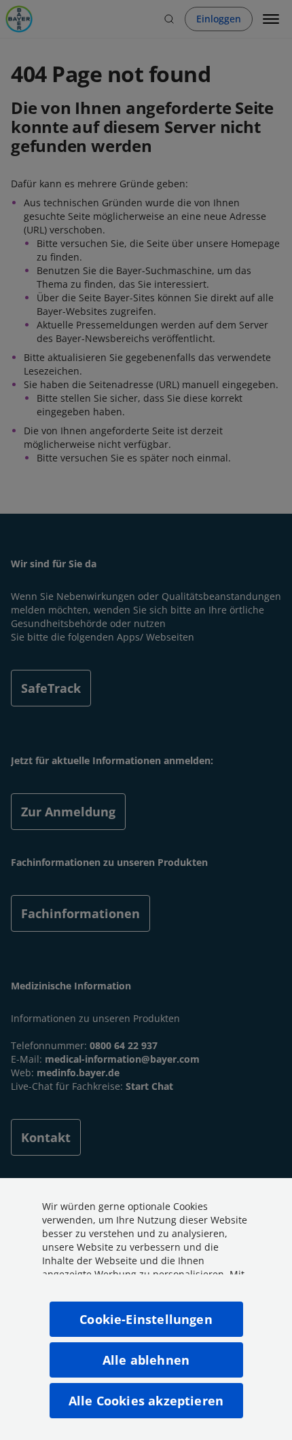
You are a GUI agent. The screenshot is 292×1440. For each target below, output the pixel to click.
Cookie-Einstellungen (146, 1319)
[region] (146, 1309)
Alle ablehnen (146, 1360)
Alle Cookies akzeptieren (146, 1400)
